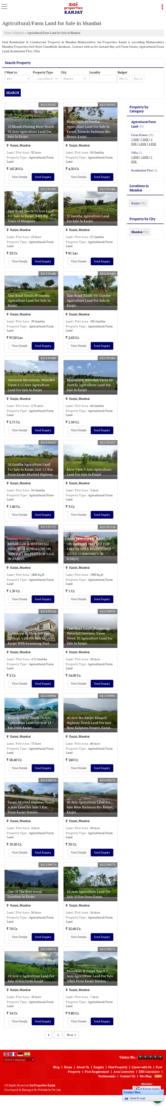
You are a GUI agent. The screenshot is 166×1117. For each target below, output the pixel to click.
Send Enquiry (43, 177)
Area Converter (123, 1071)
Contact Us (127, 1076)
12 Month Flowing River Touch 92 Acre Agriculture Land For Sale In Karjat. (31, 131)
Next (71, 1035)
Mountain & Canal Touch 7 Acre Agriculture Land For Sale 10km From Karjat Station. (90, 976)
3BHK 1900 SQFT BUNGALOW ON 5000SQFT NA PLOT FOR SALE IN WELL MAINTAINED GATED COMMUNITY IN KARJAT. (89, 549)
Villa (134, 153)
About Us (83, 1067)
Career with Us (142, 1067)
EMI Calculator (149, 1071)
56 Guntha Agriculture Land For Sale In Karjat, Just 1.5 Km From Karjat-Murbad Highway (30, 469)
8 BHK (152, 144)
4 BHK (145, 157)
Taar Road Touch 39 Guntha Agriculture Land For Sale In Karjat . (29, 300)
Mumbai (19, 33)
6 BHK (143, 144)
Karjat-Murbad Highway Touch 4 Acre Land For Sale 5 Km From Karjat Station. (31, 807)
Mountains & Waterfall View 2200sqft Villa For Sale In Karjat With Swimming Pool (29, 638)
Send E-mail (137, 1098)
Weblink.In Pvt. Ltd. (49, 1090)
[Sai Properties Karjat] (73, 8)
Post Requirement (97, 1071)
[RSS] (158, 1076)
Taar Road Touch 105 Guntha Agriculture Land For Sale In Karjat (88, 300)
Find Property (117, 1067)
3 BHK (145, 139)
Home (8, 33)
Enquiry (99, 1067)
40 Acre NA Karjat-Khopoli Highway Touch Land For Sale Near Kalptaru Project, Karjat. (89, 723)
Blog (56, 1067)
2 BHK (135, 139)
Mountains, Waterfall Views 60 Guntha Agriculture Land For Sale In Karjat (90, 385)
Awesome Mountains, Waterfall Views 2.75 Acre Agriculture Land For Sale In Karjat (31, 385)
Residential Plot (142, 170)
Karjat (135, 203)
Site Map (146, 1076)
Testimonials (107, 1076)
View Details (19, 177)
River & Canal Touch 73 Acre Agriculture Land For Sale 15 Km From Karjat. (29, 723)
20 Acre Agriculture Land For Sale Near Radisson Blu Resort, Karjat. (90, 807)
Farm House (139, 135)
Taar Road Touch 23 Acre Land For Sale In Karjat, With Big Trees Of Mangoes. (31, 216)
